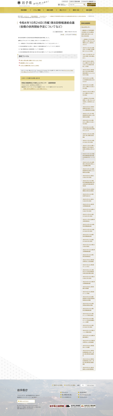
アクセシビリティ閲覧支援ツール (88, 1)
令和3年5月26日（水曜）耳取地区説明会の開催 (88, 304)
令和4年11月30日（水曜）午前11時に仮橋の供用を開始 (88, 135)
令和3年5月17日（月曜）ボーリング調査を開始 (89, 331)
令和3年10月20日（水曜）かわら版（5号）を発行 (88, 230)
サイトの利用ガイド (66, 397)
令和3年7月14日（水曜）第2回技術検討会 (88, 255)
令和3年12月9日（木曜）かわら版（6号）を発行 (88, 215)
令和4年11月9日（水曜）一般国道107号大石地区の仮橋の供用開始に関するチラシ (89, 148)
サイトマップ (65, 1)
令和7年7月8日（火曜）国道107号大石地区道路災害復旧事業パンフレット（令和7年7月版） (89, 72)
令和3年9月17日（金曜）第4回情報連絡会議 (88, 235)
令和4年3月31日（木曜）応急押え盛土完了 (88, 195)
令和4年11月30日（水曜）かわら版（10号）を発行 (88, 141)
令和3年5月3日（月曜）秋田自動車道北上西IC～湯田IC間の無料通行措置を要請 (88, 362)
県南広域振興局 (34, 16)
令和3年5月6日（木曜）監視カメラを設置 (88, 346)
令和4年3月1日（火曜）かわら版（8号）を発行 (88, 200)
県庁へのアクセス (24, 401)
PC (83, 385)
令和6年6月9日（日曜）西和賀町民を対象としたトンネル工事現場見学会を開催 (88, 108)
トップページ (26, 16)
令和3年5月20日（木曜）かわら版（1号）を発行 (88, 326)
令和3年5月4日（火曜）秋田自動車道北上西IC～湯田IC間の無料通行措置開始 (88, 353)
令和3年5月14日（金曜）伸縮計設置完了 (89, 336)
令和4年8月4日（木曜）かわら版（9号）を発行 (88, 176)
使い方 (89, 5)
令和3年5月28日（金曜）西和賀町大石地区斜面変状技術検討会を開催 (89, 298)
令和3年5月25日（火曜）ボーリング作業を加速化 (88, 314)
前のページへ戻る (58, 385)
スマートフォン (90, 385)
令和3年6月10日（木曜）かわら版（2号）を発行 (89, 277)
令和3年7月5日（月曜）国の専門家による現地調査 (88, 260)
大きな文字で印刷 (70, 34)
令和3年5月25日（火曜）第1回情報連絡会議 (88, 309)
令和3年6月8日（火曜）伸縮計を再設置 (88, 287)
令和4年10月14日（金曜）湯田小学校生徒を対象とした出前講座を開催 (88, 164)
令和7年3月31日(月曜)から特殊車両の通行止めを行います (88, 80)
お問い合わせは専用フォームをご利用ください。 (35, 88)
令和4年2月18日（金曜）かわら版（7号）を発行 (89, 210)
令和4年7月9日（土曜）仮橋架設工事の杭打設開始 (88, 190)
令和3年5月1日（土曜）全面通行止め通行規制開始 (88, 368)
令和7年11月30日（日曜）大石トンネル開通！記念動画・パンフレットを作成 (88, 49)
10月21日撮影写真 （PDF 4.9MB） (29, 65)
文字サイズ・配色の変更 (75, 1)
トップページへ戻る (70, 385)
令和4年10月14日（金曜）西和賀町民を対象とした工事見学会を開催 (88, 170)
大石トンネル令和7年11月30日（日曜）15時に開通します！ (88, 56)
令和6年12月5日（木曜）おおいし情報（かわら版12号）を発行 (89, 93)
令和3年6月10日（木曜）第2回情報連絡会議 (89, 282)
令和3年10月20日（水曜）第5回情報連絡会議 (88, 225)
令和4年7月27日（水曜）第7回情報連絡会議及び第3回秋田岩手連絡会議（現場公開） (88, 183)
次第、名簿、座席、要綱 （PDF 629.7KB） (31, 60)
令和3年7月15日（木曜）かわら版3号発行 (89, 245)
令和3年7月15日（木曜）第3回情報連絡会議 (89, 250)
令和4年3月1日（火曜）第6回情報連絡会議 (88, 205)
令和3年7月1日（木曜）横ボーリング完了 (88, 265)
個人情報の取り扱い (67, 394)
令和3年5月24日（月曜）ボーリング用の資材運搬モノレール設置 (88, 320)
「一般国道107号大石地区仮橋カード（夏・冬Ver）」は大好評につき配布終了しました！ (89, 101)
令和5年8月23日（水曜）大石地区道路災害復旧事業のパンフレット (89, 129)
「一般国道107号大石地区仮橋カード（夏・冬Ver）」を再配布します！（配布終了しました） (89, 42)
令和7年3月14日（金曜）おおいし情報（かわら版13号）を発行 (88, 86)
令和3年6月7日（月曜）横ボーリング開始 (88, 292)
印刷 (62, 34)
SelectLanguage (63, 5)
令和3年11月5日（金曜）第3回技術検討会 (89, 220)
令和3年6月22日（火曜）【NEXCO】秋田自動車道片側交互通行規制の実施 (88, 271)
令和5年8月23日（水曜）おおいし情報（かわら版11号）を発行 (88, 122)
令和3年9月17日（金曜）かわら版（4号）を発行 (88, 240)
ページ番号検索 (91, 3)
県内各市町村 (83, 392)
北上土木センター (43, 16)
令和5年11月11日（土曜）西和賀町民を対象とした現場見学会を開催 (88, 115)
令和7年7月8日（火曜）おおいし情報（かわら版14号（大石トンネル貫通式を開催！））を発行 (88, 64)
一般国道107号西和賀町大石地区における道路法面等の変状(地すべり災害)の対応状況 (68, 16)
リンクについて (83, 397)
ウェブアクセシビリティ (85, 394)
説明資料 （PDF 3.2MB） (27, 63)
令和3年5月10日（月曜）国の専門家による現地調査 (89, 341)
